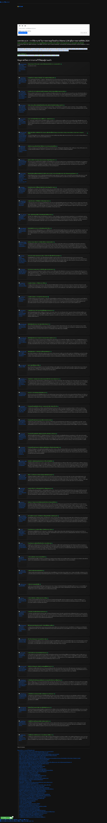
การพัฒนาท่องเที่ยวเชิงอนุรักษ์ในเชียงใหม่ (27, 801)
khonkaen (64, 49)
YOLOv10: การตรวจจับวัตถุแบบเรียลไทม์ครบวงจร (29, 783)
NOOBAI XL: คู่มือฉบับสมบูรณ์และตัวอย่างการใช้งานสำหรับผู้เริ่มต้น (32, 790)
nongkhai (59, 49)
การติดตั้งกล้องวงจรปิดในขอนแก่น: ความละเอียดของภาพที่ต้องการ (32, 817)
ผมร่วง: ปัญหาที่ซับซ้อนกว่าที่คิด (25, 781)
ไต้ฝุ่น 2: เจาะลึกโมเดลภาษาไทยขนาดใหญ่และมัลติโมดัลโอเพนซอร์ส (32, 791)
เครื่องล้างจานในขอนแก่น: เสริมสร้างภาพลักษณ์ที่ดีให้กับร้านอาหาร (32, 810)
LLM (48, 49)
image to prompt (30, 55)
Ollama (41, 49)
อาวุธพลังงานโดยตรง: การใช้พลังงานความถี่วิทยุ (28, 773)
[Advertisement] (53, 16)
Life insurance (45, 50)
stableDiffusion (21, 49)
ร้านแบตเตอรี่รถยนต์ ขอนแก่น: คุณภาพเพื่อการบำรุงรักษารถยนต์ (31, 786)
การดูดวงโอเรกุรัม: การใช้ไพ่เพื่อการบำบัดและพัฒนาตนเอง (30, 765)
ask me (3, 2)
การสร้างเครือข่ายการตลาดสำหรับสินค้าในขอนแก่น (29, 809)
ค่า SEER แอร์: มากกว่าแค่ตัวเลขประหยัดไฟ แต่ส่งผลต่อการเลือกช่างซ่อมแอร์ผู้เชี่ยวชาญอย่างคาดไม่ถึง (39, 754)
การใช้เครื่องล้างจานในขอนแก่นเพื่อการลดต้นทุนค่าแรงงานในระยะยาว (33, 813)
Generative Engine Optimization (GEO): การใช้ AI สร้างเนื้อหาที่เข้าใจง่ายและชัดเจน (36, 770)
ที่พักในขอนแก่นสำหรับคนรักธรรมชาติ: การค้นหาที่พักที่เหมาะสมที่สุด (33, 806)
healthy (73, 49)
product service (47, 55)
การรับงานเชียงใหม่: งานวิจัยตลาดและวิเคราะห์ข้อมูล (29, 803)
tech (40, 50)
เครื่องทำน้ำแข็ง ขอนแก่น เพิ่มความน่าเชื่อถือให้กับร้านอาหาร (31, 814)
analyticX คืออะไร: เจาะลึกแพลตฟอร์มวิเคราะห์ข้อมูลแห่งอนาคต (32, 793)
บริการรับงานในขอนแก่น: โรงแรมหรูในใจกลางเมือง (29, 807)
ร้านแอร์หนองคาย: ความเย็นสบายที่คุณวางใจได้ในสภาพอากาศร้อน (32, 797)
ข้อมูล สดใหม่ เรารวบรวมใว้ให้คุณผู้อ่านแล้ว (26, 750)
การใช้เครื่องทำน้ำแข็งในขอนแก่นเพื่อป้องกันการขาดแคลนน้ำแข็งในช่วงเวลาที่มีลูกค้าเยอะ (37, 811)
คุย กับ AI (7, 2)
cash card (81, 49)
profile (53, 55)
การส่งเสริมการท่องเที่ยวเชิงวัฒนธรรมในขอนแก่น (29, 805)
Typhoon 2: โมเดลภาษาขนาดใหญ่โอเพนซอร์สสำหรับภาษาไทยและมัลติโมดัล (34, 794)
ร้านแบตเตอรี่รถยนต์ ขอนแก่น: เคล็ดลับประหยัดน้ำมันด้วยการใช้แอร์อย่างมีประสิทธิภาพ (36, 789)
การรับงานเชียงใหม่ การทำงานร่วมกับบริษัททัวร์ (28, 799)
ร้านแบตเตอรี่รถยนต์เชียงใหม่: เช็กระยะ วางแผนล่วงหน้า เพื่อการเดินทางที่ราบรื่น (35, 785)
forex (77, 49)
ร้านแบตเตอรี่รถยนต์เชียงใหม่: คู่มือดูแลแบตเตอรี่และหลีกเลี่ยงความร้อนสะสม (34, 787)
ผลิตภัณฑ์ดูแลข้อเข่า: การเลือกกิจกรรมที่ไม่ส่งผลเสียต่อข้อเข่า (31, 779)
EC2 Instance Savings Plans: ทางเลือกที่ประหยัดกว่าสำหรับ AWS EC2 (32, 771)
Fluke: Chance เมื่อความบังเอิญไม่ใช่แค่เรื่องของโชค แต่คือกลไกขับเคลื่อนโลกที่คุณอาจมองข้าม (38, 755)
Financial (36, 50)
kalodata (69, 49)
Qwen (37, 49)
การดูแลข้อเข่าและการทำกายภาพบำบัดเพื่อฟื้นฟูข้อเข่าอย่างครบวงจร (32, 775)
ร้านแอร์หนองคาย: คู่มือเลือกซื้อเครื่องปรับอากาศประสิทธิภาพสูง (31, 798)
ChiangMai (66, 50)
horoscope (33, 49)
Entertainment (22, 55)
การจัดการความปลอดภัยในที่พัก (25, 802)
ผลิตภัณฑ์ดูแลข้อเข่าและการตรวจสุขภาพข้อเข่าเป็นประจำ (30, 777)
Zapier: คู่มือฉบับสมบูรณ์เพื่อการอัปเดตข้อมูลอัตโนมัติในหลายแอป (32, 766)
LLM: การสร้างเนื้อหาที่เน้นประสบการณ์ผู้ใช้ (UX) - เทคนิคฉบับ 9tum (32, 756)
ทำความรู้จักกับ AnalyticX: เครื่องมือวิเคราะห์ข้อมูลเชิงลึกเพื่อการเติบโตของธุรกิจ (35, 795)
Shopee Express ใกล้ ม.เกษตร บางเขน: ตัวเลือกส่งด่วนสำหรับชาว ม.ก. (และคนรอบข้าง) (36, 751)
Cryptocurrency (53, 49)
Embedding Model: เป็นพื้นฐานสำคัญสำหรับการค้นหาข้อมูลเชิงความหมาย (34, 763)
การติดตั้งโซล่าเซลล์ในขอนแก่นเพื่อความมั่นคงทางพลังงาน (30, 815)
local (37, 55)
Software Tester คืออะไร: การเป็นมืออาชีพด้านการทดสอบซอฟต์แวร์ (32, 769)
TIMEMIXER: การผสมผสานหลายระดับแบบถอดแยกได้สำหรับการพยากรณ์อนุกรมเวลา (36, 782)
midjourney (27, 49)
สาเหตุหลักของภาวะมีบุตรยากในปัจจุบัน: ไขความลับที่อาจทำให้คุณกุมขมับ (33, 752)
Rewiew (85, 49)
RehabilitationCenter (22, 50)
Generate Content (23, 32)
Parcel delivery (30, 50)
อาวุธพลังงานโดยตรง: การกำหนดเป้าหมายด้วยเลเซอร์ (29, 774)
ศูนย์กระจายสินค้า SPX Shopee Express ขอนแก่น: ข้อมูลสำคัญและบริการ (33, 761)
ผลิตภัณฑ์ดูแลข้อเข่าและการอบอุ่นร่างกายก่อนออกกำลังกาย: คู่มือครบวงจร (34, 778)
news (41, 55)
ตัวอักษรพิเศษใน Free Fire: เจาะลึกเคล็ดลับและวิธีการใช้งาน (31, 767)
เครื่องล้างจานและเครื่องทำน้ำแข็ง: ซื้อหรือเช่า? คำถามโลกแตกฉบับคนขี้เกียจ (34, 759)
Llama (45, 49)
